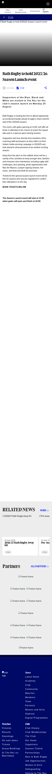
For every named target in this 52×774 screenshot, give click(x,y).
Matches (30, 693)
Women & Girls (33, 765)
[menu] (48, 4)
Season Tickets (34, 748)
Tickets (6, 744)
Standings (8, 736)
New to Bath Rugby (36, 757)
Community (31, 689)
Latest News (32, 677)
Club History (32, 728)
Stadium (30, 714)
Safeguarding (33, 769)
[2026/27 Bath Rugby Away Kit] (20, 535)
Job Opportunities (35, 761)
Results (6, 732)
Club (11, 17)
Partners (30, 705)
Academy (30, 681)
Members (30, 697)
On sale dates (10, 740)
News (28, 673)
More (43, 510)
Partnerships (32, 753)
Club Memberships (35, 732)
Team (28, 701)
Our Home (31, 740)
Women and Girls (35, 709)
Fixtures (6, 728)
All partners (38, 566)
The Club (30, 736)
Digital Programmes (36, 718)
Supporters (31, 744)
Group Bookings (11, 748)
